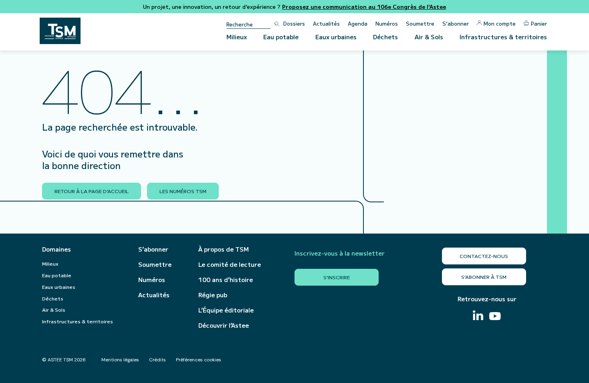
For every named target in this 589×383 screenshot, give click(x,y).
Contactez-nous (484, 255)
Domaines (56, 249)
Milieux (236, 36)
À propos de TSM (223, 249)
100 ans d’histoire (225, 279)
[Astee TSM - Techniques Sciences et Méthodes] (60, 30)
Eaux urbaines (336, 36)
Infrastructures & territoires (503, 36)
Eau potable (281, 36)
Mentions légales (120, 360)
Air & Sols (429, 36)
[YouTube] (495, 317)
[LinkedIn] (478, 316)
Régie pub (212, 294)
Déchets (385, 36)
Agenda (357, 23)
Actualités (326, 23)
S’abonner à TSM (483, 276)
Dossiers (294, 23)
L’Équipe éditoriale (226, 310)
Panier (539, 23)
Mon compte (500, 23)
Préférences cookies (198, 360)
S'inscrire (336, 277)
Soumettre (420, 23)
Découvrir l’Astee (223, 325)
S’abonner (455, 23)
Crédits (157, 360)
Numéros (386, 23)
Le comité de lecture (229, 264)
